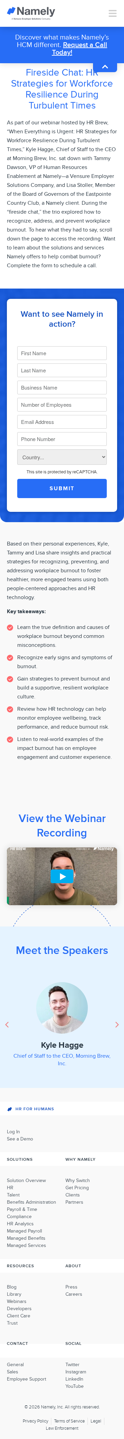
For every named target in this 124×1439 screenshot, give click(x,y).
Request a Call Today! (79, 49)
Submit (62, 488)
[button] (117, 1025)
